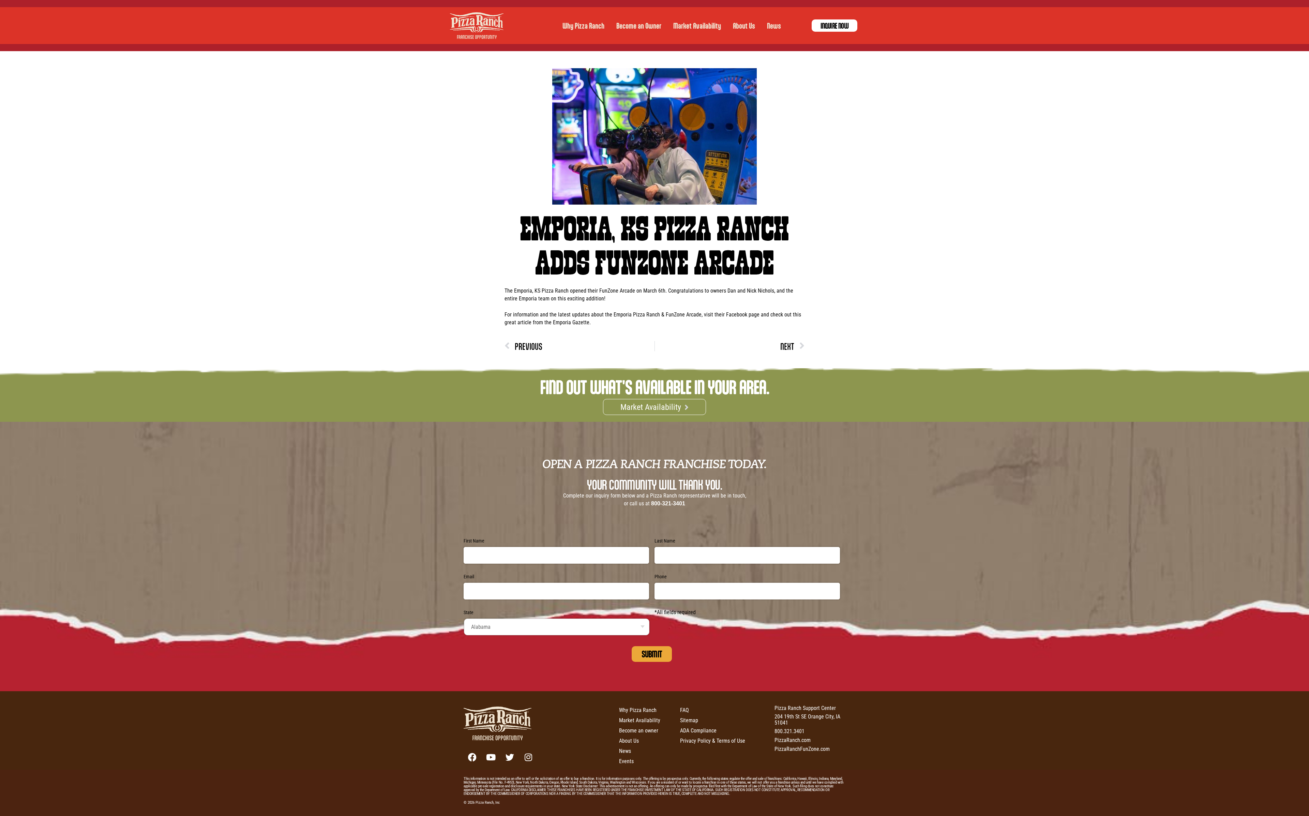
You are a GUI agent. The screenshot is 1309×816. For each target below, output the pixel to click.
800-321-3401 (668, 503)
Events (626, 761)
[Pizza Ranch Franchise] (478, 25)
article (524, 322)
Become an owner (638, 730)
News (774, 25)
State (468, 612)
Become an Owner (638, 25)
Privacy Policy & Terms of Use (712, 740)
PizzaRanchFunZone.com (802, 748)
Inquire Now (834, 25)
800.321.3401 (789, 731)
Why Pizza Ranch (583, 25)
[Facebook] (472, 757)
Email (469, 577)
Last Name (664, 541)
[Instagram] (528, 757)
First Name (474, 541)
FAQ (684, 709)
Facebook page (742, 314)
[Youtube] (490, 757)
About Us (744, 25)
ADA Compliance (698, 730)
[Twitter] (509, 757)
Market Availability (697, 25)
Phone (660, 577)
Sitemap (689, 720)
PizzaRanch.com (792, 739)
